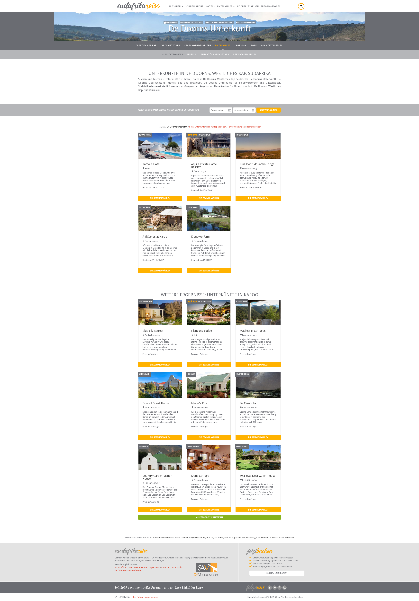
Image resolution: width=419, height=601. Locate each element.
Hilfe (133, 597)
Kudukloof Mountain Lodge (257, 164)
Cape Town (154, 567)
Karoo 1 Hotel (151, 164)
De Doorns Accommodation (128, 570)
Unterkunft (225, 6)
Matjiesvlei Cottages (252, 330)
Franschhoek (182, 537)
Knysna (214, 537)
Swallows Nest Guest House (257, 475)
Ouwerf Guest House (156, 403)
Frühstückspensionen (215, 54)
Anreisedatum (229, 110)
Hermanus (289, 537)
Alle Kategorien (172, 54)
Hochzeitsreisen (248, 6)
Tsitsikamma (264, 537)
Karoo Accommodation (172, 567)
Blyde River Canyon (199, 537)
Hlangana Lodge (201, 330)
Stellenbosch (168, 537)
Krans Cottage (200, 475)
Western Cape (140, 567)
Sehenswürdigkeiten (197, 45)
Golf (254, 45)
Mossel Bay (277, 537)
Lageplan (240, 45)
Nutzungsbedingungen (147, 597)
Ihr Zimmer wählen (160, 198)
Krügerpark (235, 537)
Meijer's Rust (199, 403)
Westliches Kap (147, 45)
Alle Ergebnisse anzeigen (209, 517)
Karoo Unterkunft (245, 22)
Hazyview (223, 537)
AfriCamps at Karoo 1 (156, 236)
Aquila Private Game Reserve (204, 166)
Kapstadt (156, 537)
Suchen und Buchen (276, 573)
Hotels (210, 6)
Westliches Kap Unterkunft (219, 22)
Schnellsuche (194, 6)
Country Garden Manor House (157, 477)
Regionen (175, 6)
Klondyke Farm (200, 236)
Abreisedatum (253, 110)
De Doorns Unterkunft (177, 127)
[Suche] (301, 6)
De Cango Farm (249, 403)
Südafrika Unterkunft (191, 22)
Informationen (271, 6)
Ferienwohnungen (245, 54)
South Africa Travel (123, 567)
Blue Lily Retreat (153, 330)
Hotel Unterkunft (197, 127)
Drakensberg (249, 537)
